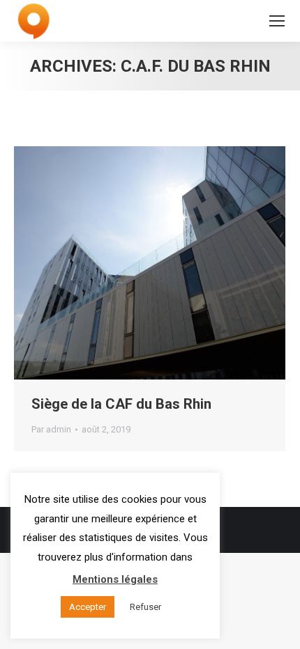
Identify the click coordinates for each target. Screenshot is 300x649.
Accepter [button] (87, 607)
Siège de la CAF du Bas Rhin (121, 404)
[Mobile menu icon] (277, 21)
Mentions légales (115, 579)
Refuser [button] (145, 607)
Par (51, 429)
